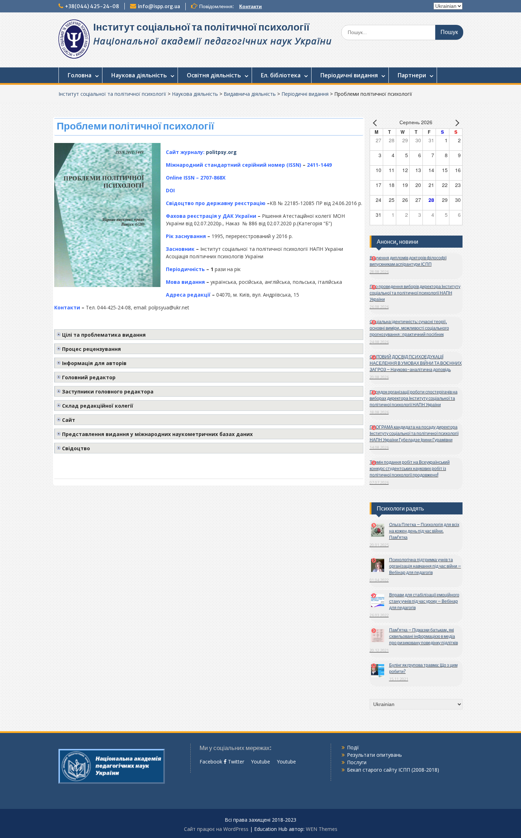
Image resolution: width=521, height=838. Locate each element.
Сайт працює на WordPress (216, 829)
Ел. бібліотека (281, 75)
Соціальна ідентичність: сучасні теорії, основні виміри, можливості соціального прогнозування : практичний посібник (409, 328)
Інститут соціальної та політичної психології (201, 27)
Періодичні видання (349, 75)
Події (353, 747)
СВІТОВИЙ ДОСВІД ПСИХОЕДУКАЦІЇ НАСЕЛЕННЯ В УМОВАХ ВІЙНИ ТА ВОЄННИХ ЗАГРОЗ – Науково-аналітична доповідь (416, 363)
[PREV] (376, 122)
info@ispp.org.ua (159, 6)
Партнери (412, 75)
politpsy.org (221, 152)
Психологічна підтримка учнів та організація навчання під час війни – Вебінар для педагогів (425, 566)
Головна (79, 75)
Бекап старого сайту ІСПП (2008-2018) (393, 769)
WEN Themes (321, 829)
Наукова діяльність (139, 75)
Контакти (250, 6)
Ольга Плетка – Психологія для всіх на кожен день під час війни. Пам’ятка (424, 531)
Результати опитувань (374, 754)
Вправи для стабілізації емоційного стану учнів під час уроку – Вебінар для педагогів (424, 601)
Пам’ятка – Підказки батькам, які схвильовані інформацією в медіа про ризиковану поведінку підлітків (423, 636)
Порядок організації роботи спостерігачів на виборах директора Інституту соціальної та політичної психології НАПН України (414, 398)
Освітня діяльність (214, 75)
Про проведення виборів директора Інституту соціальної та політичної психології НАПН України (415, 293)
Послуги (356, 762)
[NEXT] (456, 122)
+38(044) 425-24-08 (92, 6)
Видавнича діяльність (250, 93)
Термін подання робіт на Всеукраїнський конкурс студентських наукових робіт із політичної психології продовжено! (410, 468)
